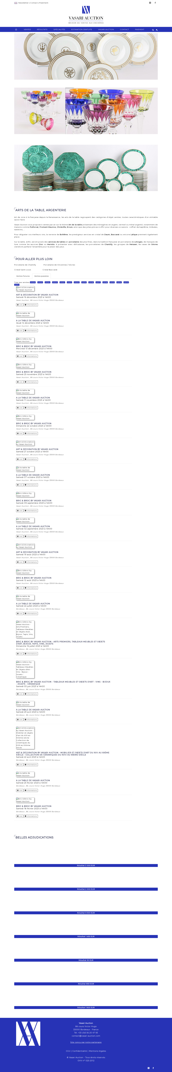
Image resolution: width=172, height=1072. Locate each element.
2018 (91, 282)
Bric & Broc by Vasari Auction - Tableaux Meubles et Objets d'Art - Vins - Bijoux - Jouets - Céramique (63, 683)
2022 (62, 282)
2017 (98, 282)
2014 (119, 282)
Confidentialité (79, 1051)
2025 (40, 282)
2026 (33, 282)
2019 (84, 282)
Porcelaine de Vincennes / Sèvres (59, 265)
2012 (17, 285)
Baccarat (115, 234)
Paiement (43, 3)
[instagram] (150, 3)
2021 (69, 282)
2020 (76, 282)
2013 (126, 282)
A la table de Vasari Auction (33, 320)
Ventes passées (41, 276)
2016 (105, 282)
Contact (34, 3)
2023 (55, 282)
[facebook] (155, 3)
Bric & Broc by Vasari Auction (33, 346)
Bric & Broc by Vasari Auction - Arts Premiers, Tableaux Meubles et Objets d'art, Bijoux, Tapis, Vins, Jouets (60, 643)
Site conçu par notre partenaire (86, 1042)
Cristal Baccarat (50, 270)
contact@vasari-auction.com (86, 1036)
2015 (112, 282)
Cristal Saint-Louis (22, 270)
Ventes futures (23, 276)
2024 (47, 282)
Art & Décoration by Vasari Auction (37, 295)
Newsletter (23, 3)
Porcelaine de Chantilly (25, 265)
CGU (68, 1051)
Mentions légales (97, 1051)
